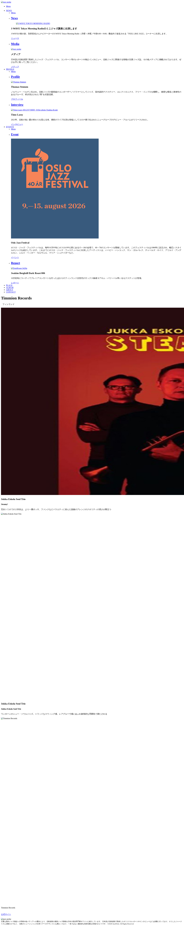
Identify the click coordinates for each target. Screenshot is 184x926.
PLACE (9, 285)
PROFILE (10, 69)
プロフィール (17, 99)
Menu (8, 6)
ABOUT (9, 290)
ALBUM (9, 287)
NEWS (9, 10)
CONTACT (11, 292)
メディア (15, 67)
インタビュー (17, 124)
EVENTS (10, 127)
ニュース (15, 38)
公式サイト (6, 914)
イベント (15, 257)
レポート (15, 283)
